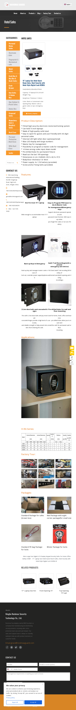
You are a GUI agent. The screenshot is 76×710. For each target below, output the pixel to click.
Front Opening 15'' (46, 591)
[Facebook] (7, 647)
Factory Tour (47, 13)
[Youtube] (20, 647)
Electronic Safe (12, 53)
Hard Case (12, 132)
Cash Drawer (11, 86)
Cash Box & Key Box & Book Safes (13, 78)
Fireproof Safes (12, 114)
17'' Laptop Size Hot (29, 591)
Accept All (33, 702)
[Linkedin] (11, 647)
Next (42, 53)
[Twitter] (16, 647)
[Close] (42, 684)
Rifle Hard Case (12, 147)
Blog (38, 13)
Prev (25, 53)
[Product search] (17, 162)
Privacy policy (10, 698)
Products (31, 13)
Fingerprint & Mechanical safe (13, 62)
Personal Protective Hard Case (12, 139)
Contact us (57, 13)
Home (15, 13)
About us (23, 13)
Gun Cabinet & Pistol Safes (14, 103)
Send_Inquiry (32, 113)
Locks (11, 153)
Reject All (15, 702)
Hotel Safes (11, 70)
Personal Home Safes (12, 46)
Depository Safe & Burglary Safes (13, 124)
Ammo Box (12, 108)
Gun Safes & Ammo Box (12, 95)
